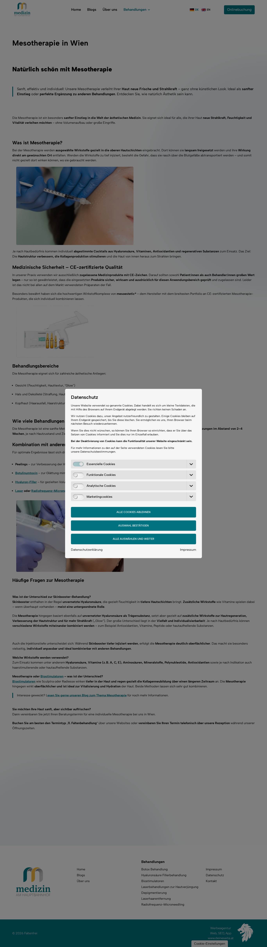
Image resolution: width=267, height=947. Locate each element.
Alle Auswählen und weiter (133, 539)
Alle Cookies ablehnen (133, 512)
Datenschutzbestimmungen (97, 451)
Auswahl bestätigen (133, 525)
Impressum (188, 550)
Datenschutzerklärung (87, 550)
